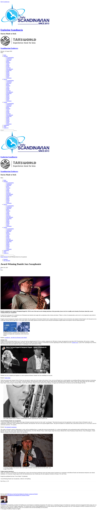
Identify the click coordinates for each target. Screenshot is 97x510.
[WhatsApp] (18, 272)
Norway (5, 79)
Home (4, 55)
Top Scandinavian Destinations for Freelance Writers (17, 495)
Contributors (6, 125)
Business (8, 62)
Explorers (8, 67)
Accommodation (10, 57)
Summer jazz (75, 342)
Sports (7, 76)
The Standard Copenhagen (11, 427)
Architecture (9, 58)
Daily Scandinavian (5, 1)
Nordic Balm (7, 377)
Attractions (8, 60)
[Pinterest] (13, 272)
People (7, 74)
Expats (7, 66)
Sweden (5, 102)
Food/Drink (9, 70)
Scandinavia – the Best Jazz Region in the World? (16, 337)
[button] (48, 52)
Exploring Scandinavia (12, 30)
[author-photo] (4, 502)
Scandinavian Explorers (9, 48)
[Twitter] (8, 272)
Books (7, 61)
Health (7, 71)
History (8, 72)
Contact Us (5, 127)
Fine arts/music (9, 69)
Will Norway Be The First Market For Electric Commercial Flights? (22, 494)
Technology (9, 78)
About (4, 126)
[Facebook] (3, 272)
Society (8, 75)
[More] (23, 272)
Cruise (7, 63)
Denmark (5, 56)
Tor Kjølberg (3, 503)
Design (7, 65)
